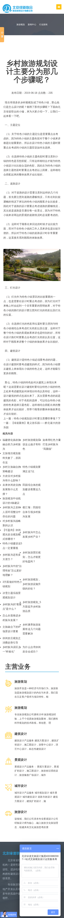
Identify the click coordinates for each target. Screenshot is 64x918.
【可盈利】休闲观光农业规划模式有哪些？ (12, 535)
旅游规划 (21, 24)
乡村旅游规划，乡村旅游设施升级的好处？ (32, 584)
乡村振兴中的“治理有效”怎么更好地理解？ (12, 571)
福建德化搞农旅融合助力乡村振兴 (12, 444)
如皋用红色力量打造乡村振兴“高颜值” (52, 444)
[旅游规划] (17, 8)
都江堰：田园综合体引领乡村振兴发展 (32, 512)
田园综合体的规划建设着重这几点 (32, 489)
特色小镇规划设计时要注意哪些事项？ (36, 418)
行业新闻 (43, 24)
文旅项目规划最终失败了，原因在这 (12, 458)
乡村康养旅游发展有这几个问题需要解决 (32, 629)
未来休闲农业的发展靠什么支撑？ (12, 489)
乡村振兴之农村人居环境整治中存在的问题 (12, 512)
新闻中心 (32, 24)
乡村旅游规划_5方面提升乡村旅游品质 (32, 607)
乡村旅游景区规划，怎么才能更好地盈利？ (32, 557)
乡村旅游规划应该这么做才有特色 (32, 444)
